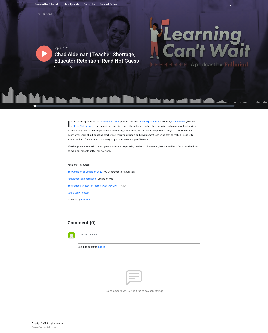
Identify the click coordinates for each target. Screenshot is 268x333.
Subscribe (89, 4)
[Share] (71, 66)
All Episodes (45, 14)
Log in (101, 246)
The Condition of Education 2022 (85, 171)
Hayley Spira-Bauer (149, 121)
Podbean (53, 327)
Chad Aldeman (178, 121)
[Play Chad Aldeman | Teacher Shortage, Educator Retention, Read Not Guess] (44, 54)
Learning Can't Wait (110, 121)
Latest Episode (71, 4)
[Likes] (56, 66)
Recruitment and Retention (82, 178)
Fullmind (85, 199)
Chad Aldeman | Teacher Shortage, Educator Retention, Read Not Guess (96, 57)
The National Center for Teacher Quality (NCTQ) (93, 185)
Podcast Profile (108, 4)
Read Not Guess (82, 126)
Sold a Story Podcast (78, 192)
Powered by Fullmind (46, 4)
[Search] (229, 4)
